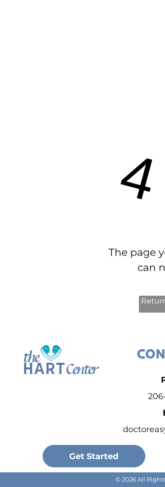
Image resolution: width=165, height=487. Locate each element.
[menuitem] (112, 28)
